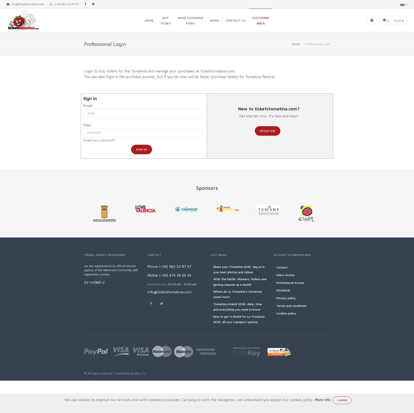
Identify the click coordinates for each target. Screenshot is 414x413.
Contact (282, 267)
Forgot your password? (99, 140)
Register (267, 131)
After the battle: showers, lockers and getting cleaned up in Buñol (240, 281)
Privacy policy (286, 298)
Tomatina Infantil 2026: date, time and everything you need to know (237, 306)
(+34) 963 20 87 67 (65, 4)
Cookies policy (286, 313)
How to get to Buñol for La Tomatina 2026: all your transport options (239, 319)
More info (323, 400)
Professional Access (290, 282)
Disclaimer (283, 290)
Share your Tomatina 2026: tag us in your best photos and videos (239, 269)
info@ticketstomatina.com (169, 292)
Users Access (285, 275)
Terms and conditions (291, 306)
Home (296, 44)
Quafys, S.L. (137, 373)
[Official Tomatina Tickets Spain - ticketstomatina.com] (20, 20)
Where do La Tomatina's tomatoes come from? (237, 294)
